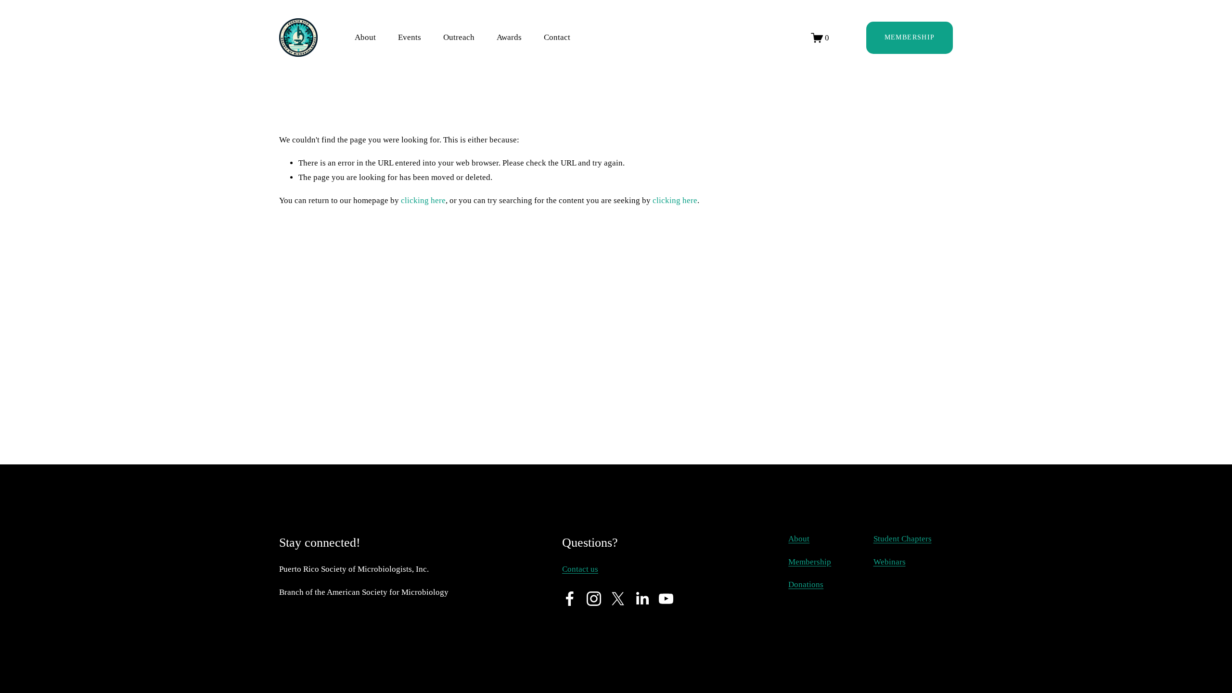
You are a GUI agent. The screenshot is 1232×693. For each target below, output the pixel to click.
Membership (809, 561)
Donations (805, 584)
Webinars (889, 561)
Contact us (580, 569)
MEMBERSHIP (910, 37)
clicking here (423, 200)
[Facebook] (570, 598)
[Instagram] (594, 598)
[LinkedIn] (642, 598)
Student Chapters (902, 538)
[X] (618, 598)
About (798, 538)
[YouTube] (666, 598)
